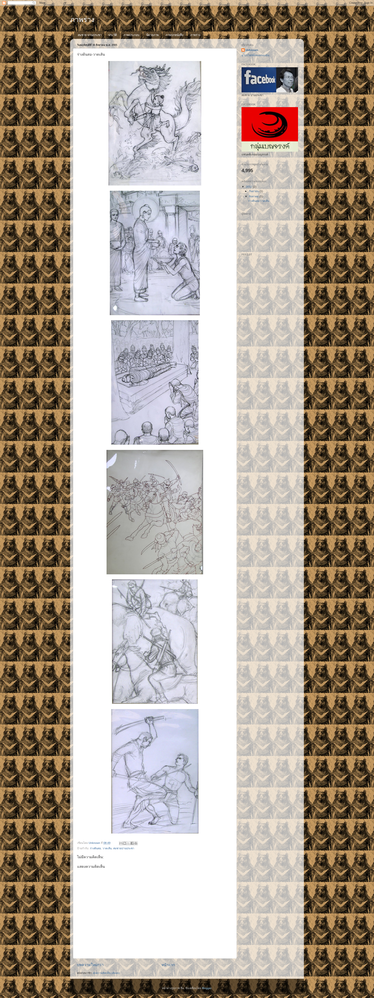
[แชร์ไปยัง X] (128, 843)
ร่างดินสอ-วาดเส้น (258, 200)
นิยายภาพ (152, 35)
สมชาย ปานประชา (89, 35)
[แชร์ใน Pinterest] (136, 843)
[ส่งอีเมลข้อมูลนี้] (121, 843)
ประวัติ (112, 35)
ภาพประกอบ (131, 35)
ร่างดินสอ (95, 848)
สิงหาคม (254, 196)
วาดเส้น (107, 848)
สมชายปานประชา (123, 848)
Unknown (251, 50)
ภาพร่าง (82, 20)
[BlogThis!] (125, 843)
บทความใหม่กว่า (90, 965)
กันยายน (254, 191)
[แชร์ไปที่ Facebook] (132, 843)
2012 (249, 186)
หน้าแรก (168, 965)
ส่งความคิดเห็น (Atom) (106, 973)
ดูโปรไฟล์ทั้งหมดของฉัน (255, 55)
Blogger (206, 988)
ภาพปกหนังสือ (174, 35)
